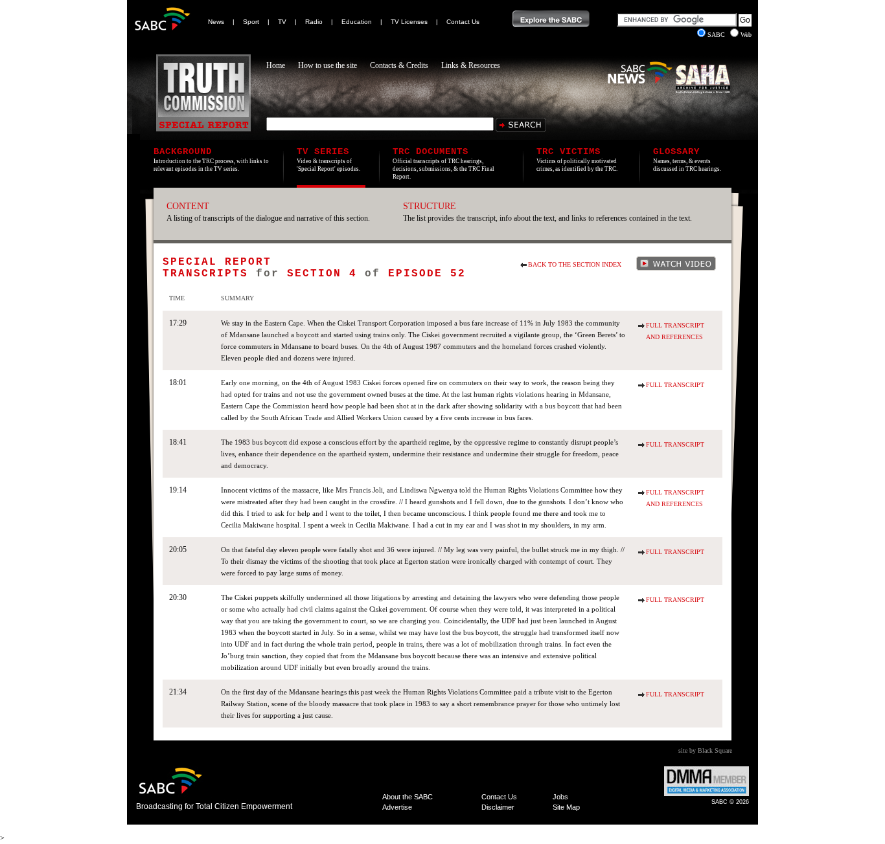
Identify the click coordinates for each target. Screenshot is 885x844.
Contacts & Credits (399, 65)
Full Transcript (675, 384)
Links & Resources (470, 65)
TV (282, 21)
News (216, 21)
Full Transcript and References (675, 331)
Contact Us (462, 21)
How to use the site (327, 65)
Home (275, 65)
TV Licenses (409, 21)
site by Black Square (705, 750)
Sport (251, 21)
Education (356, 21)
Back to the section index (574, 264)
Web (746, 34)
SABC (717, 34)
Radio (314, 21)
